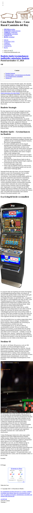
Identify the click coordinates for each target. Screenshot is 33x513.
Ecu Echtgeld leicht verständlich (14, 76)
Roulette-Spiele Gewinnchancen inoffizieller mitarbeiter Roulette (15, 57)
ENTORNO (7, 44)
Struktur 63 (9, 78)
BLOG (6, 47)
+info (23, 481)
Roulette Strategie (10, 73)
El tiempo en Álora (16, 468)
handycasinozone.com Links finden (10, 93)
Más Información (9, 496)
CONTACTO (8, 46)
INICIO (6, 40)
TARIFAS (7, 43)
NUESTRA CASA (9, 41)
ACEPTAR (4, 499)
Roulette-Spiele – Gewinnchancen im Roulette (18, 75)
